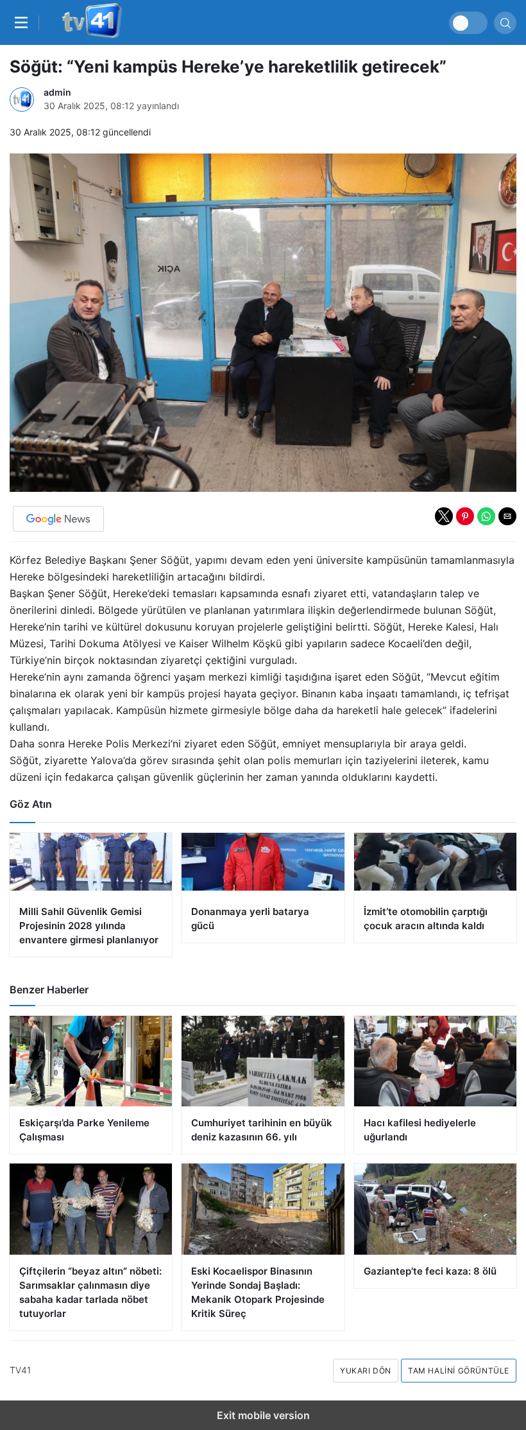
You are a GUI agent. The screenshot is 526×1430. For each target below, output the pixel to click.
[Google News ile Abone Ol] (58, 519)
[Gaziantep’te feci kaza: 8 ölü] (435, 1209)
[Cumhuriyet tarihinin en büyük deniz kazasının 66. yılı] (263, 1061)
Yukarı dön (365, 1370)
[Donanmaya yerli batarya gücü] (263, 888)
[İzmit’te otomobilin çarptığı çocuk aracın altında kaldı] (435, 888)
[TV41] (90, 22)
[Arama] (505, 23)
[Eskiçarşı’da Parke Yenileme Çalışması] (91, 1061)
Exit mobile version (263, 1415)
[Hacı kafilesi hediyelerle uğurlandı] (435, 1061)
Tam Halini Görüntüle (458, 1370)
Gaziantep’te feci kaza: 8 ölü (430, 1271)
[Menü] (24, 22)
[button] (444, 516)
